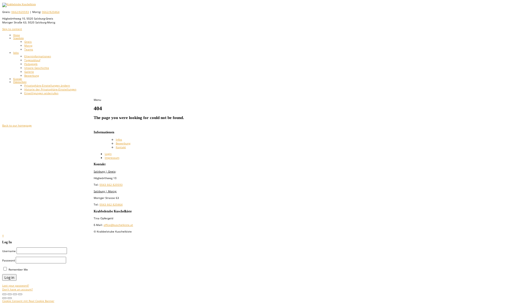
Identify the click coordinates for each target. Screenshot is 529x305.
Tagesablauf (32, 60)
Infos (16, 52)
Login (108, 154)
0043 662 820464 (111, 204)
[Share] (15, 294)
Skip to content (12, 29)
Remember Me (18, 269)
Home (16, 35)
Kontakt (17, 78)
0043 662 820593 (111, 185)
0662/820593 (20, 12)
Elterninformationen (37, 56)
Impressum (112, 158)
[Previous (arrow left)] (4, 298)
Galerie (29, 72)
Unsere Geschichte (36, 68)
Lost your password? (15, 285)
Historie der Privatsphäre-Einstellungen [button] (50, 89)
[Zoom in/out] (9, 294)
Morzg (28, 45)
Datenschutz (19, 81)
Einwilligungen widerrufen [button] (41, 93)
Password (8, 260)
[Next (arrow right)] (9, 298)
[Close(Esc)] (20, 294)
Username (9, 251)
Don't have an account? (17, 289)
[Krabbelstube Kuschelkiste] (19, 4)
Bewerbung (31, 75)
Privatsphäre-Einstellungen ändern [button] (47, 85)
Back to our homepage (17, 125)
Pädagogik (30, 64)
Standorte (18, 38)
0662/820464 (51, 12)
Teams (28, 49)
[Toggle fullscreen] (4, 294)
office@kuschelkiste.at (118, 225)
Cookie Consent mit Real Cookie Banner (28, 301)
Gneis (28, 42)
